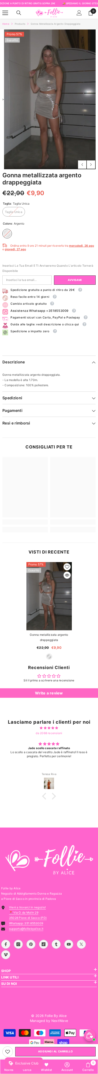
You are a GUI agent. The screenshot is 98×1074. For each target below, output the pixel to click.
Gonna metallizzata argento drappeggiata (49, 637)
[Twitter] (81, 944)
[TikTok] (43, 944)
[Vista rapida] (67, 575)
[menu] (5, 13)
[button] (82, 164)
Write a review (49, 693)
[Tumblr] (56, 944)
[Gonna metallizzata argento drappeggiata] (49, 596)
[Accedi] (79, 12)
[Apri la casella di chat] (89, 1035)
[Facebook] (5, 944)
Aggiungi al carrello (55, 1051)
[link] (7, 1051)
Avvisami (75, 280)
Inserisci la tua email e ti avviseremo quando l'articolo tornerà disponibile (47, 268)
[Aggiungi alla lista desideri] (67, 566)
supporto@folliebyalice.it (26, 928)
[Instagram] (18, 944)
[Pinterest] (30, 944)
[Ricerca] (19, 13)
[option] (49, 99)
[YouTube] (68, 944)
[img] (49, 728)
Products (20, 23)
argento (49, 657)
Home (5, 23)
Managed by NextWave (49, 1021)
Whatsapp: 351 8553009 (26, 923)
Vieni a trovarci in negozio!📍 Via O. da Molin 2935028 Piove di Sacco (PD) (28, 912)
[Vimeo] (5, 954)
